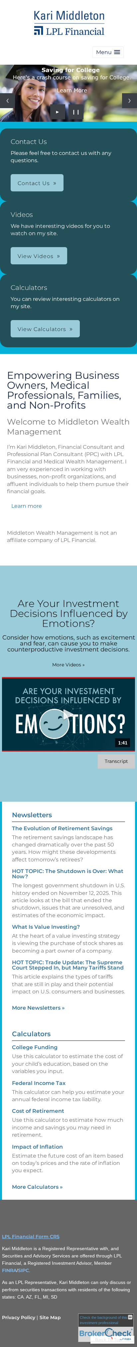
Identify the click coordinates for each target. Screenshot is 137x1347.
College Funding (35, 1047)
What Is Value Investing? (46, 927)
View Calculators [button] (42, 329)
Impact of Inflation (37, 1147)
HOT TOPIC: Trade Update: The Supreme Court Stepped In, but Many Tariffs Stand (68, 965)
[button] (108, 52)
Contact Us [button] (34, 183)
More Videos (68, 664)
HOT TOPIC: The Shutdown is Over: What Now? (67, 874)
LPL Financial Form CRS (31, 1237)
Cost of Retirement (38, 1111)
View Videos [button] (36, 256)
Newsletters (32, 815)
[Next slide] (129, 100)
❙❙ (76, 112)
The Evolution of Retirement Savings (62, 828)
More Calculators (37, 1187)
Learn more (26, 506)
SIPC (23, 1270)
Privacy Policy (18, 1317)
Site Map (50, 1317)
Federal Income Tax (39, 1083)
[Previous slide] (7, 100)
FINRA (9, 1270)
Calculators (31, 1034)
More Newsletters (38, 1008)
